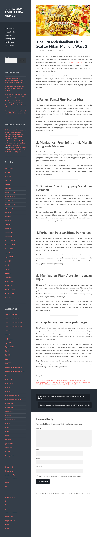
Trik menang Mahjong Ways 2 (66, 384)
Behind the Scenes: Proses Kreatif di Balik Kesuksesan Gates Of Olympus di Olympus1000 (15, 149)
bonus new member (11, 314)
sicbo (6, 359)
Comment (40, 428)
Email (38, 458)
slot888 (7, 435)
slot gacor (8, 415)
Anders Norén (81, 493)
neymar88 (8, 343)
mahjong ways (9, 28)
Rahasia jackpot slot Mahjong (56, 382)
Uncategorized (9, 456)
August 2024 (9, 257)
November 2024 (10, 245)
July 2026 (8, 172)
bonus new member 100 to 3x (14, 323)
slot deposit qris (10, 471)
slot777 (7, 427)
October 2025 (9, 200)
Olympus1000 (9, 347)
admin (49, 51)
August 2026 (9, 168)
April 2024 (8, 273)
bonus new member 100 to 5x (14, 327)
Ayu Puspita (8, 141)
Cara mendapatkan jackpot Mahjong (51, 380)
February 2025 (9, 233)
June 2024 (8, 265)
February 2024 (9, 281)
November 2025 (10, 196)
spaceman (8, 439)
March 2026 (8, 188)
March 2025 (8, 228)
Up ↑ (90, 493)
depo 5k (7, 528)
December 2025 (10, 192)
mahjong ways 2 (77, 62)
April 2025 (8, 225)
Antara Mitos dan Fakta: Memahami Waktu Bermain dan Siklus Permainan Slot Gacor (14, 80)
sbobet (7, 351)
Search (7, 57)
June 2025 (8, 216)
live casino (8, 335)
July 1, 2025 (40, 51)
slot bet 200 (8, 379)
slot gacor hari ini (10, 419)
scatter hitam (70, 382)
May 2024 (8, 269)
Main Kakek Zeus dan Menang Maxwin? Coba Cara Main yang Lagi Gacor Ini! (15, 143)
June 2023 (8, 297)
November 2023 (10, 293)
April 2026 (8, 184)
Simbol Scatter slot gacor (49, 384)
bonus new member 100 (12, 319)
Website (39, 467)
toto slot (7, 452)
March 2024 (8, 277)
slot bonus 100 (9, 391)
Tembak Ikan (9, 448)
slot (6, 375)
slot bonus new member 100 (13, 399)
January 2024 (9, 285)
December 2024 (10, 241)
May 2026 (8, 180)
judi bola (7, 331)
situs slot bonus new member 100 (15, 371)
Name (38, 449)
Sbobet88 (8, 35)
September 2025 (10, 204)
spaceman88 (9, 444)
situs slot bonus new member (14, 367)
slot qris (7, 423)
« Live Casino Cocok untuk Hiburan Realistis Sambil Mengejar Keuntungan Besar (61, 397)
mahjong (65, 380)
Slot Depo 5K (9, 411)
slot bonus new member (12, 395)
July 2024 (8, 261)
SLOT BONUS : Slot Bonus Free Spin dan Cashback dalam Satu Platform (14, 89)
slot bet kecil (9, 383)
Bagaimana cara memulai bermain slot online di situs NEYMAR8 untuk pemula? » (65, 405)
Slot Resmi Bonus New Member (14, 130)
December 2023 (10, 289)
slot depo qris (9, 517)
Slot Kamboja (9, 42)
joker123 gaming (10, 475)
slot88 (7, 431)
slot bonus (8, 387)
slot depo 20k (9, 407)
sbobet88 (8, 355)
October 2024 (9, 249)
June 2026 (8, 176)
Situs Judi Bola (10, 32)
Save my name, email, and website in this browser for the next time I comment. (60, 476)
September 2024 (10, 253)
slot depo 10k (9, 403)
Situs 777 (8, 363)
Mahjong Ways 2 (10, 39)
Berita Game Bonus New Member (14, 12)
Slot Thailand (9, 45)
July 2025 (8, 212)
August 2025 (9, 208)
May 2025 (8, 221)
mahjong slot (9, 339)
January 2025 (9, 237)
